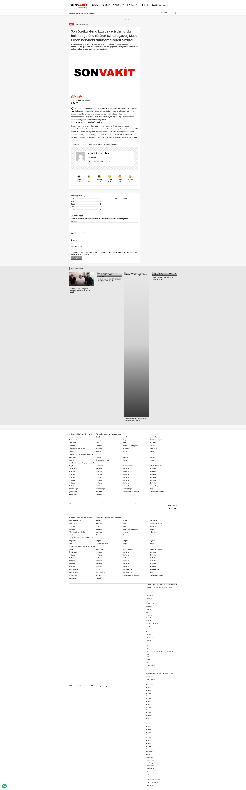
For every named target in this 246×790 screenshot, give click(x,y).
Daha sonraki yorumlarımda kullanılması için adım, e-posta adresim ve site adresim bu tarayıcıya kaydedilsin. (104, 253)
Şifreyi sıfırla (73, 492)
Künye (125, 460)
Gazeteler (99, 448)
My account (100, 466)
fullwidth (152, 446)
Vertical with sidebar (157, 492)
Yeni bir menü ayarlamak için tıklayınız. (82, 13)
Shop (151, 489)
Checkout (153, 443)
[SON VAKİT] (78, 8)
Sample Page (127, 486)
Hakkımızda (153, 448)
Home (125, 451)
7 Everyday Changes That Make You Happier (159, 587)
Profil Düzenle (73, 486)
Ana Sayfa (153, 437)
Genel (71, 24)
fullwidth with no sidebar (77, 448)
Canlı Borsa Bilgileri (156, 440)
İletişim (98, 457)
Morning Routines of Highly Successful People (159, 673)
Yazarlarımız (73, 495)
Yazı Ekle (99, 495)
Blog (124, 440)
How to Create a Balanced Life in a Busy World (160, 651)
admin (92, 157)
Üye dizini (99, 492)
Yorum (74, 222)
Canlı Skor (72, 443)
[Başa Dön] (243, 787)
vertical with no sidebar (131, 492)
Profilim (98, 486)
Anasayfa (99, 440)
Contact (72, 446)
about (125, 437)
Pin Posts (99, 469)
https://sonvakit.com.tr (101, 161)
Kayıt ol (152, 457)
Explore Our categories (130, 446)
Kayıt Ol (71, 460)
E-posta (75, 240)
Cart (124, 443)
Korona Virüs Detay (102, 460)
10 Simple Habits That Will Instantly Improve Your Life (161, 584)
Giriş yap (126, 448)
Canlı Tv (98, 443)
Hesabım (72, 451)
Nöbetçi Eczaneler (156, 466)
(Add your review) (120, 198)
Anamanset (73, 440)
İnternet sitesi (76, 246)
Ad (72, 234)
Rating (74, 232)
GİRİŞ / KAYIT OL (159, 5)
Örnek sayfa (73, 469)
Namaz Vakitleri (128, 466)
